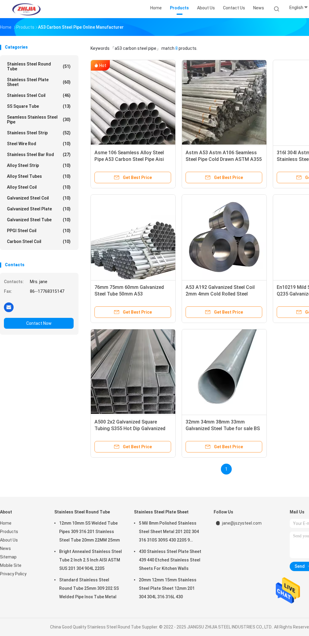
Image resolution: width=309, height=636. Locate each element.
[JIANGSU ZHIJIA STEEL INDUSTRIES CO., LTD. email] (9, 307)
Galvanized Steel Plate (39, 208)
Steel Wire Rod (39, 143)
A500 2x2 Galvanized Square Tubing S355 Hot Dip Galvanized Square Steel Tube (129, 428)
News (5, 548)
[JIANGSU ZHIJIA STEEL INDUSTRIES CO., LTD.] (26, 9)
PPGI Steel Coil (39, 230)
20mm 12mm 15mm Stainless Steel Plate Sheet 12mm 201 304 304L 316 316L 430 (167, 588)
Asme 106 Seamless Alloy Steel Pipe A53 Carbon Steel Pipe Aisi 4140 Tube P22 (129, 159)
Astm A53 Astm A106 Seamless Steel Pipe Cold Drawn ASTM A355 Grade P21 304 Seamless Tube (224, 159)
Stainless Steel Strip (39, 132)
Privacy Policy (13, 573)
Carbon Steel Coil (39, 241)
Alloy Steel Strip (39, 165)
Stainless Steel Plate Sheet (39, 82)
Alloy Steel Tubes (39, 176)
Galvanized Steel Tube (39, 219)
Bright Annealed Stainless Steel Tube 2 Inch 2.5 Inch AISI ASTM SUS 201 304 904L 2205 (90, 560)
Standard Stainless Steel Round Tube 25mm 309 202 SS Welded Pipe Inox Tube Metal (89, 588)
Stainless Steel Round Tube (39, 66)
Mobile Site (10, 565)
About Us (9, 540)
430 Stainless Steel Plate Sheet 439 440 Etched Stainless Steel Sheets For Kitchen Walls (170, 560)
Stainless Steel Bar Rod (39, 154)
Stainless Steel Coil (39, 95)
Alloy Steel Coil (39, 187)
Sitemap (8, 557)
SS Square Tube (39, 106)
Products (9, 531)
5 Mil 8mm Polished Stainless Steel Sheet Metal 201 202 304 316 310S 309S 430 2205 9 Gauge (169, 532)
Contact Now (39, 323)
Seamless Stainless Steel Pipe (39, 119)
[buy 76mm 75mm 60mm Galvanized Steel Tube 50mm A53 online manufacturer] (133, 237)
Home (5, 523)
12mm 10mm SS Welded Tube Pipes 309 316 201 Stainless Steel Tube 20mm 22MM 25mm (89, 531)
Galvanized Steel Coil (39, 198)
